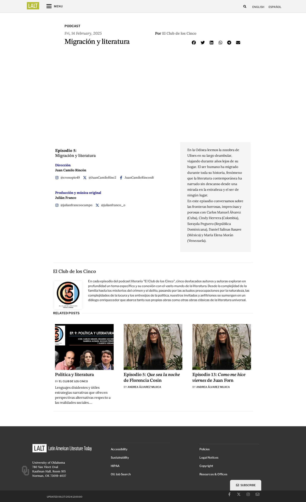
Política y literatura (74, 374)
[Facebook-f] (229, 494)
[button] (245, 6)
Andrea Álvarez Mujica (144, 386)
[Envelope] (257, 494)
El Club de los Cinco (179, 33)
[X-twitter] (239, 494)
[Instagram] (248, 494)
